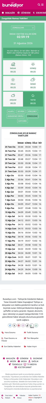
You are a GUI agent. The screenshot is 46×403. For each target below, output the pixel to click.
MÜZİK (13, 361)
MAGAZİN (10, 12)
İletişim (7, 398)
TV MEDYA (32, 364)
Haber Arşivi (32, 346)
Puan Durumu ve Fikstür (9, 339)
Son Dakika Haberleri (12, 346)
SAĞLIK (35, 361)
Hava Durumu (10, 332)
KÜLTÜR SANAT (25, 367)
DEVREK (21, 111)
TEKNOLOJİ (17, 364)
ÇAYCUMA (22, 121)
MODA (24, 361)
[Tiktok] (27, 325)
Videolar (22, 395)
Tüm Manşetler (33, 338)
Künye (19, 398)
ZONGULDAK (32, 116)
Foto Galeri (9, 395)
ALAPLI (11, 111)
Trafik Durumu (32, 332)
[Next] (32, 325)
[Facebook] (10, 325)
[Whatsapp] (36, 325)
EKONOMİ (37, 358)
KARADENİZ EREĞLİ (15, 116)
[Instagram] (23, 325)
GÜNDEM (25, 12)
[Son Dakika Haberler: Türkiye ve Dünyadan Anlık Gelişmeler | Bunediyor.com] (13, 4)
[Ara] (39, 5)
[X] (14, 325)
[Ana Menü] (42, 5)
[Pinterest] (19, 325)
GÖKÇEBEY (32, 111)
